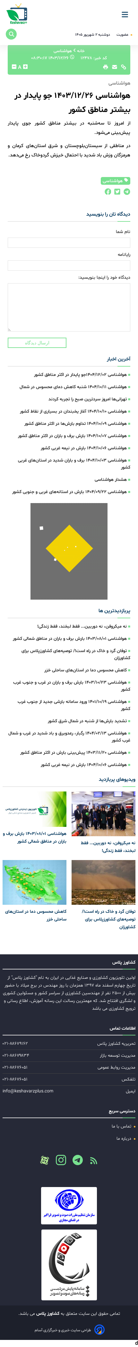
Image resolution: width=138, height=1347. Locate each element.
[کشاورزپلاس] (17, 14)
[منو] (126, 12)
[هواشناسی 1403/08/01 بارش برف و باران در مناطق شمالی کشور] (34, 809)
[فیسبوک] (107, 193)
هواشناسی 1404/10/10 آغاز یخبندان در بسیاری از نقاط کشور (73, 411)
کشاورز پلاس (47, 1314)
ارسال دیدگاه (37, 342)
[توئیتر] (116, 193)
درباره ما (124, 1139)
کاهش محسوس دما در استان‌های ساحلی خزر (85, 670)
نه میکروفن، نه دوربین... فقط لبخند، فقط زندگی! (82, 626)
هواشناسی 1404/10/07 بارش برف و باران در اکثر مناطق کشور (72, 436)
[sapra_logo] (69, 1265)
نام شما (123, 232)
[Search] (11, 34)
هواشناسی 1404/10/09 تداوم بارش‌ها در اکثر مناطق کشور (75, 424)
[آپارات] (44, 1160)
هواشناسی (113, 181)
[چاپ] (104, 68)
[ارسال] (112, 68)
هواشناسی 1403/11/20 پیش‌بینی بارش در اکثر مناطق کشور (73, 753)
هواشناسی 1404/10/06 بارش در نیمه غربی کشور (84, 448)
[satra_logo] (69, 1205)
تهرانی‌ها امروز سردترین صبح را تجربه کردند (87, 399)
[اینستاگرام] (58, 1162)
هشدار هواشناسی (111, 480)
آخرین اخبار (118, 359)
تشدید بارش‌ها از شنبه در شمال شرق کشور (87, 721)
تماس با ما (122, 1126)
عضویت (122, 34)
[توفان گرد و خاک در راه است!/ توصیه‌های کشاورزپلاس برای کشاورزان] (103, 882)
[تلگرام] (125, 193)
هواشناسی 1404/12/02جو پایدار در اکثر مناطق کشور (80, 375)
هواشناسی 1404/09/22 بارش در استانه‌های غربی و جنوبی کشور (69, 492)
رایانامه (124, 255)
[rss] (91, 1162)
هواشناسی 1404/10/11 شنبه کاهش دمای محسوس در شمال (73, 387)
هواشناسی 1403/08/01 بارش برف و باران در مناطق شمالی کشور (70, 639)
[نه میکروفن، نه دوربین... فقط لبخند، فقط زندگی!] (103, 813)
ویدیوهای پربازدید (117, 779)
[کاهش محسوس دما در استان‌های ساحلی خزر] (34, 882)
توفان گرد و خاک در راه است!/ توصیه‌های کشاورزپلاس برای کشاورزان (108, 919)
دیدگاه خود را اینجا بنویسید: (104, 278)
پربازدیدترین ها (114, 610)
